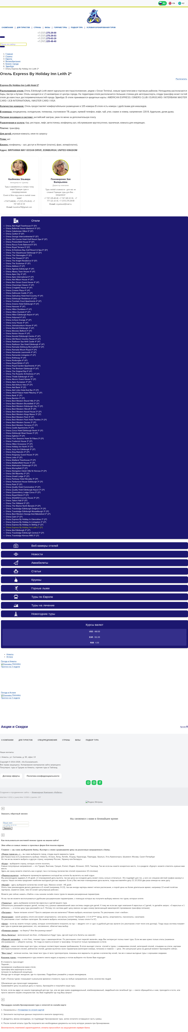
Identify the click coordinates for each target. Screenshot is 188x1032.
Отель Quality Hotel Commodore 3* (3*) (23, 487)
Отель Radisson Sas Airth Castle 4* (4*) (23, 341)
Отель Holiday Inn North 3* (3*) (19, 446)
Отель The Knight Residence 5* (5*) (21, 261)
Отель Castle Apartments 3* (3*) (20, 428)
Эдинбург (10, 66)
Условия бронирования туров (101, 27)
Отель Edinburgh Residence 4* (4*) (21, 298)
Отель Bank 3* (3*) (14, 395)
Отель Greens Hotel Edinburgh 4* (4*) (22, 304)
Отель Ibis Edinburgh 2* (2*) (18, 530)
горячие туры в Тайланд (46, 767)
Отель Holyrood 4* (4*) (16, 317)
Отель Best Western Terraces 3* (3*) (22, 425)
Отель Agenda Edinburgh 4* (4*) (20, 269)
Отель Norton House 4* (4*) (18, 333)
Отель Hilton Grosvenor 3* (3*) (19, 444)
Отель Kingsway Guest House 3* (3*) (22, 455)
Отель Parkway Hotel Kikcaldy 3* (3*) (22, 479)
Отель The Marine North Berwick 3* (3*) (23, 506)
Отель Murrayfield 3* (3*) (17, 468)
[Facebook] (99, 782)
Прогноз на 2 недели (10, 667)
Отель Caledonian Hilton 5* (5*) (19, 231)
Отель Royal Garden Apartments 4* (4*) (23, 366)
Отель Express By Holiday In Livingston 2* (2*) (26, 522)
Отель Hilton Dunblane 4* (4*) (19, 309)
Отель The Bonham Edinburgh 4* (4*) (22, 368)
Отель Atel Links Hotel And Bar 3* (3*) (22, 390)
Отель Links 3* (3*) (14, 457)
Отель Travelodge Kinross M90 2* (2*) (22, 535)
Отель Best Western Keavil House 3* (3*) (24, 412)
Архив (183, 727)
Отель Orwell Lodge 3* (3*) (17, 476)
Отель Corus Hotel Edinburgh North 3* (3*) (24, 430)
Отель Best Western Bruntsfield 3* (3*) (22, 403)
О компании (7, 27)
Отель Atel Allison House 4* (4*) (19, 279)
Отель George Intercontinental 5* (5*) (22, 236)
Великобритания (13, 61)
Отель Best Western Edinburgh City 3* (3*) (24, 406)
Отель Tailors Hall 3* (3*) (16, 500)
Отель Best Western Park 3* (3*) (20, 417)
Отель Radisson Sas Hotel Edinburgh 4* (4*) (25, 344)
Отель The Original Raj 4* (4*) (19, 371)
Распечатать (181, 79)
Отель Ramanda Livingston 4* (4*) (21, 355)
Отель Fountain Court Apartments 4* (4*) (23, 301)
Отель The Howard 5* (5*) (17, 258)
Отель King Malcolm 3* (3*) (18, 452)
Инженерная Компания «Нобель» (47, 792)
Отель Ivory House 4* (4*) (17, 323)
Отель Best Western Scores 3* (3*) (21, 422)
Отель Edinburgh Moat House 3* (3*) (22, 433)
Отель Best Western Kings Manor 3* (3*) (23, 414)
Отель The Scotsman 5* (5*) (18, 263)
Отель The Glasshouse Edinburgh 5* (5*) (24, 253)
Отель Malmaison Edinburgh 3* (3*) (21, 465)
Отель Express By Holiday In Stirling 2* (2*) (24, 525)
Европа (9, 59)
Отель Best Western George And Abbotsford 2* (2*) (28, 514)
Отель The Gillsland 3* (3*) (17, 503)
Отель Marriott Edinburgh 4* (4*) (20, 328)
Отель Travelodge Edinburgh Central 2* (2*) (25, 533)
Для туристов (23, 27)
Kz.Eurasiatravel (94, 16)
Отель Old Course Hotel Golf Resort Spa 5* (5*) (26, 239)
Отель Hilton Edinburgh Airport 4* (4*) (22, 314)
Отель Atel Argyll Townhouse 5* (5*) (21, 226)
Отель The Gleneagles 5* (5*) (19, 255)
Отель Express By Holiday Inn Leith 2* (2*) (24, 527)
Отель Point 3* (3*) (14, 484)
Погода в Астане (8, 692)
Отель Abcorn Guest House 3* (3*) (21, 379)
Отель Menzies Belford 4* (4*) (19, 331)
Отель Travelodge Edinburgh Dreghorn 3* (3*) (26, 508)
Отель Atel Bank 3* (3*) (16, 387)
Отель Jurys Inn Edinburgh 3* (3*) (20, 449)
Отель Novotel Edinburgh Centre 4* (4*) (23, 336)
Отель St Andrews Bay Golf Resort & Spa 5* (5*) (27, 250)
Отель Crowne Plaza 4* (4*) (18, 290)
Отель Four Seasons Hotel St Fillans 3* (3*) (25, 438)
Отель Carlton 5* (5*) (15, 234)
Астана (9, 657)
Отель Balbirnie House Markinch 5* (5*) (23, 228)
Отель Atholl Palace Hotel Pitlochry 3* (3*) (24, 393)
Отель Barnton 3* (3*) (15, 398)
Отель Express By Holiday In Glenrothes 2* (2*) (26, 519)
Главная (9, 54)
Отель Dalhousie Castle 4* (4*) (19, 293)
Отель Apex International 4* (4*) (20, 277)
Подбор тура (77, 27)
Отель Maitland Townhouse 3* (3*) (21, 460)
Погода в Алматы (9, 661)
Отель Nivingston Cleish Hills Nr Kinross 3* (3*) (26, 471)
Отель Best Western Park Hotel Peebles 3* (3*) (26, 420)
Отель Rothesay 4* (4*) (16, 358)
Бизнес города (12, 64)
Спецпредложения (47, 740)
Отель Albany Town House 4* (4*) (20, 271)
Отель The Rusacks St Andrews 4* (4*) (23, 374)
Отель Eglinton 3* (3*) (15, 436)
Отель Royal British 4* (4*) (17, 363)
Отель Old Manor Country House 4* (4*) (23, 339)
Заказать (7, 828)
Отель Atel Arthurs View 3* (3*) (19, 385)
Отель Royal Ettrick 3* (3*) (17, 495)
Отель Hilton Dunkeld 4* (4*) (18, 312)
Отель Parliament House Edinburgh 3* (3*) (24, 482)
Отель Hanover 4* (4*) (15, 306)
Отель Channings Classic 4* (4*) (20, 285)
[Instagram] (94, 782)
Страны (37, 27)
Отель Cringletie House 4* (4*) (19, 288)
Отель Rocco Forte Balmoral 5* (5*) (21, 244)
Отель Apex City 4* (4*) (16, 274)
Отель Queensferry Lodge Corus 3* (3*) (23, 492)
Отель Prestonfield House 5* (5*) (20, 242)
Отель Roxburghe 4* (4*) (17, 360)
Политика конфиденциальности (43, 776)
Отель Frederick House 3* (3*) (19, 441)
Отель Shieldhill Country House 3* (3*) (22, 498)
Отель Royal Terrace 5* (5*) (18, 247)
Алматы (9, 654)
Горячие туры (60, 27)
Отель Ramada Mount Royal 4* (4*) (21, 350)
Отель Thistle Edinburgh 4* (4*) (19, 376)
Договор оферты (11, 776)
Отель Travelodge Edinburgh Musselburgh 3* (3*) (27, 511)
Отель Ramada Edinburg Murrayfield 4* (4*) (25, 347)
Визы (47, 27)
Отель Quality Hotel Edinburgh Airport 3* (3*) (25, 490)
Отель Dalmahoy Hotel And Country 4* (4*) (24, 296)
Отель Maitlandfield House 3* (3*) (20, 463)
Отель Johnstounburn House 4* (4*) (21, 325)
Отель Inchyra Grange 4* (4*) (19, 320)
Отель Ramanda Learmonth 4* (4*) (21, 352)
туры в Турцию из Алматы (22, 767)
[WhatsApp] (88, 782)
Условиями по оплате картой (31, 1010)
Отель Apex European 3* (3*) (18, 382)
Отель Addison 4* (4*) (15, 266)
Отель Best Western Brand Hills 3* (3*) (22, 401)
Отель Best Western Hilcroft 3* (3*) (21, 409)
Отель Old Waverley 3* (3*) (17, 473)
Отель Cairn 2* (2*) (14, 517)
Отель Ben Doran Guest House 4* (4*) (22, 282)
